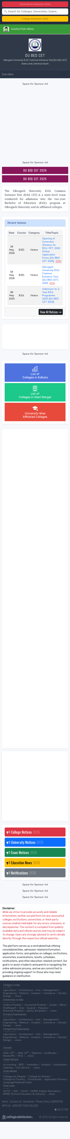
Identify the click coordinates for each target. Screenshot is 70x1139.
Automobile (59, 1064)
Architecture (26, 990)
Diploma (36, 1053)
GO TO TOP (62, 1109)
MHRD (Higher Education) (45, 1091)
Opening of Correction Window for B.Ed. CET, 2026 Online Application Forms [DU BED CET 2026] (51, 250)
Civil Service (22, 1067)
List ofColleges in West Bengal (35, 395)
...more (17, 996)
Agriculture (9, 990)
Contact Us (16, 1101)
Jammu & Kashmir (36, 1010)
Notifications (23, 873)
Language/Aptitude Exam (17, 1082)
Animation (32, 1064)
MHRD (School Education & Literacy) (24, 1094)
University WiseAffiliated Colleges (35, 415)
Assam (53, 1005)
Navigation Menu (21, 29)
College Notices (25, 832)
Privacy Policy (43, 1101)
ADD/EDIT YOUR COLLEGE (25, 1105)
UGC (15, 1091)
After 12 (23, 1053)
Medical (23, 993)
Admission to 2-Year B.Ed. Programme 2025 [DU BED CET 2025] (51, 295)
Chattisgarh (9, 1008)
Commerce (49, 993)
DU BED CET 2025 (35, 179)
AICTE (6, 1091)
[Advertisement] (35, 123)
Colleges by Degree (14, 1076)
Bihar (63, 1005)
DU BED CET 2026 (35, 170)
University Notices (26, 842)
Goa (21, 1008)
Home (5, 1101)
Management (50, 990)
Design (7, 996)
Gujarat (31, 1008)
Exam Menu (8, 74)
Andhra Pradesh (12, 1005)
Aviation (35, 993)
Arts (38, 990)
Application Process (55, 1079)
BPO (21, 1064)
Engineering (10, 993)
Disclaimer (28, 1101)
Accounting (9, 1064)
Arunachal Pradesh (35, 1005)
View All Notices (49, 312)
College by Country (14, 1079)
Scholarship (34, 1079)
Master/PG (9, 1056)
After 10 (9, 1053)
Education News (25, 862)
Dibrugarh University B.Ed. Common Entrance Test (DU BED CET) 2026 (51, 275)
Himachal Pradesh (13, 1010)
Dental (62, 993)
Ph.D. (20, 1056)
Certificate (50, 1053)
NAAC (24, 1091)
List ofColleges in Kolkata (35, 375)
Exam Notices (23, 852)
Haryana (43, 1008)
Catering (8, 1067)
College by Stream (39, 1076)
